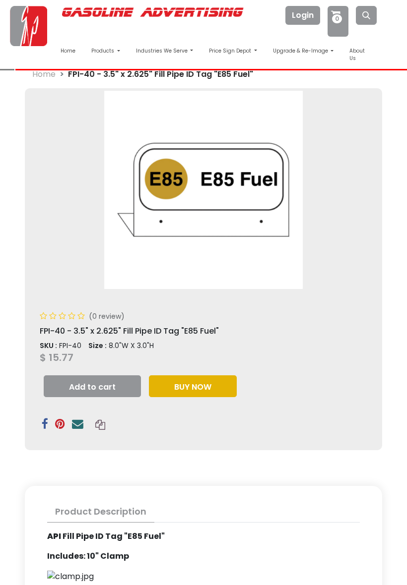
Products (103, 51)
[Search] (366, 15)
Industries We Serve (162, 51)
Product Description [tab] (100, 511)
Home (68, 51)
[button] (92, 386)
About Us (357, 54)
